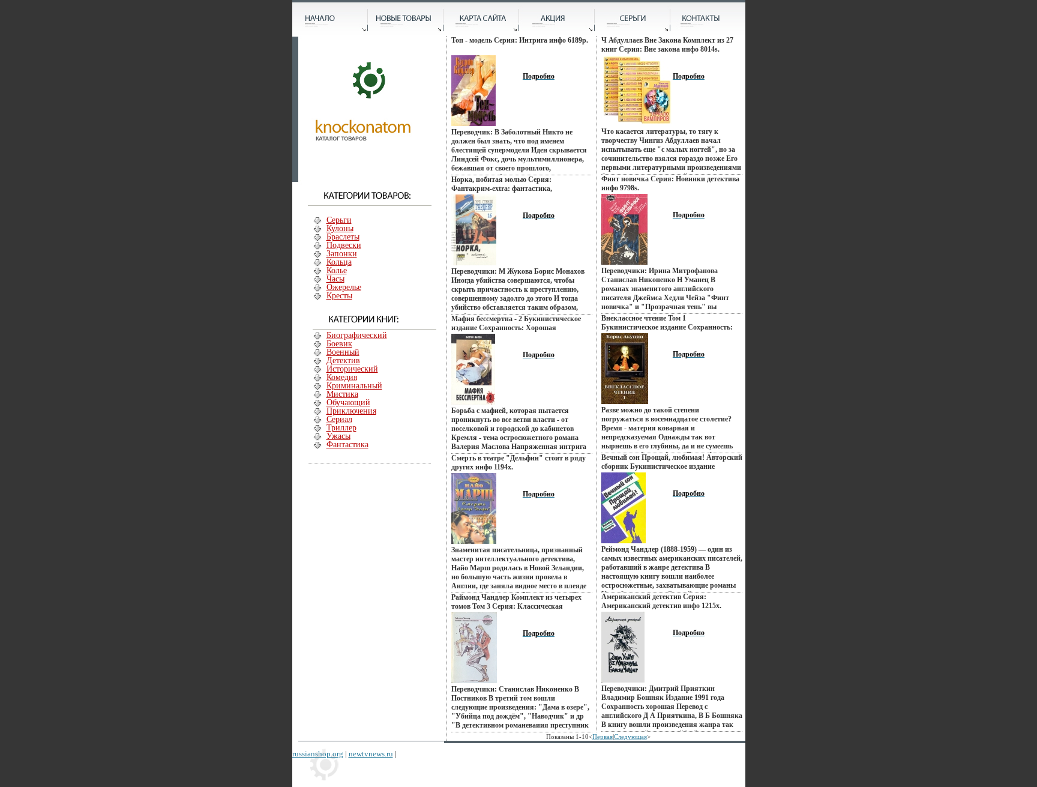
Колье (336, 270)
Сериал (339, 419)
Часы (335, 278)
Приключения (351, 410)
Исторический (352, 368)
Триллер (341, 427)
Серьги (339, 220)
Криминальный (354, 385)
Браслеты (342, 236)
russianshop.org (317, 753)
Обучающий (348, 402)
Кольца (339, 262)
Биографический (356, 335)
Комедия (341, 377)
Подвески (343, 245)
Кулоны (339, 228)
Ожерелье (343, 287)
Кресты (339, 295)
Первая (602, 736)
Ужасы (338, 436)
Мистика (342, 394)
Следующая (630, 736)
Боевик (339, 343)
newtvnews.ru (371, 753)
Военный (342, 352)
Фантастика (347, 444)
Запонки (341, 253)
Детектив (343, 360)
